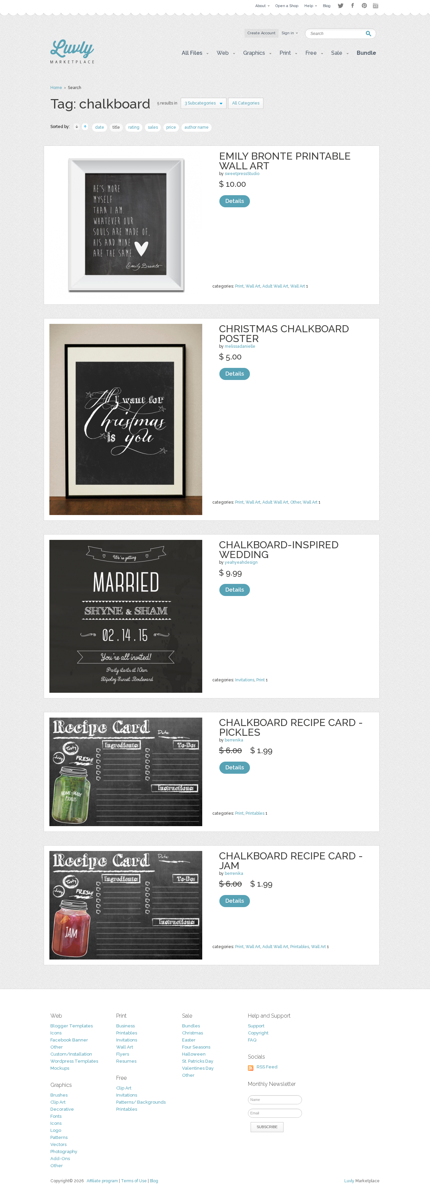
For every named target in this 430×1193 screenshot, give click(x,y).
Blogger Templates (71, 1025)
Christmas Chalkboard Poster (284, 333)
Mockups (59, 1068)
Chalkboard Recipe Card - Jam (291, 860)
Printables (255, 813)
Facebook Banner (69, 1039)
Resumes (126, 1061)
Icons (55, 1032)
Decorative (62, 1109)
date (99, 127)
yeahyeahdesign (241, 562)
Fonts (55, 1116)
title (116, 127)
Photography (63, 1151)
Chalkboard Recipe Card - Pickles (291, 727)
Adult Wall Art (275, 286)
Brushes (59, 1095)
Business (125, 1025)
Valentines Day (198, 1068)
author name (196, 127)
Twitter (340, 5)
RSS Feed (267, 1066)
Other (295, 502)
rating (133, 127)
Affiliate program (102, 1181)
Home (56, 87)
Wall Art (253, 286)
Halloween (194, 1054)
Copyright (258, 1032)
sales (153, 127)
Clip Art (58, 1102)
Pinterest (364, 5)
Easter (189, 1039)
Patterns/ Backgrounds (141, 1102)
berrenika (234, 740)
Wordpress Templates (74, 1061)
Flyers (122, 1054)
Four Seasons (196, 1047)
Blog (154, 1181)
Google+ (376, 5)
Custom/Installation (71, 1054)
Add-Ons (60, 1158)
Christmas (192, 1032)
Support (256, 1025)
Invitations (244, 680)
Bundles (191, 1025)
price (171, 127)
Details (234, 201)
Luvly (349, 1181)
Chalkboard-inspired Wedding (279, 549)
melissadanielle (240, 346)
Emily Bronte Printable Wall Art (285, 161)
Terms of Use (134, 1181)
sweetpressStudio (242, 173)
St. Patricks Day (197, 1061)
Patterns (59, 1137)
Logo (55, 1130)
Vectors (58, 1144)
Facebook (352, 5)
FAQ (252, 1039)
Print (239, 286)
